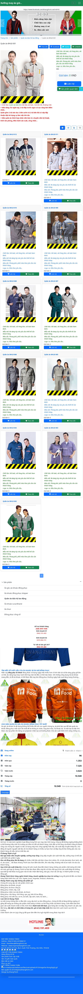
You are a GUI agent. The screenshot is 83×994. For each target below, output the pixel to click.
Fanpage (5, 792)
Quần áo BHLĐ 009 (51, 208)
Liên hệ (70, 83)
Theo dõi (30, 183)
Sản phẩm (8, 582)
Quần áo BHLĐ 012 (10, 134)
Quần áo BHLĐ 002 (10, 501)
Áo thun (7, 609)
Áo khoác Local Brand (13, 604)
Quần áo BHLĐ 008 (10, 281)
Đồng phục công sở (12, 614)
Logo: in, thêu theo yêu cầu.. (54, 195)
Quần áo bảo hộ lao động (15, 598)
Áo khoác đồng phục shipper (16, 593)
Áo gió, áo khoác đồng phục (15, 588)
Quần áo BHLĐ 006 (10, 354)
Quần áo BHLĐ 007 (51, 281)
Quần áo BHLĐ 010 (10, 208)
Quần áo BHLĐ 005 (51, 354)
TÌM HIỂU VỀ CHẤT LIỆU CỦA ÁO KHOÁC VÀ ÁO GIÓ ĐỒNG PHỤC (25, 681)
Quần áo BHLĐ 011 (51, 134)
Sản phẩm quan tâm (69, 89)
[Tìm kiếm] (74, 3)
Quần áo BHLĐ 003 (51, 428)
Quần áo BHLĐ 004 (10, 428)
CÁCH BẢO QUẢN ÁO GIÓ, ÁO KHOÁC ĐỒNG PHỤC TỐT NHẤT (24, 734)
